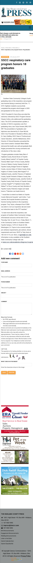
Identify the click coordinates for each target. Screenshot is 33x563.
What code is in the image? (9, 361)
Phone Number (5, 282)
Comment (4, 301)
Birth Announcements (7, 530)
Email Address (5, 271)
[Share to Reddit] (18, 254)
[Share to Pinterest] (15, 254)
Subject (3, 292)
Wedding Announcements (8, 536)
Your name (4, 262)
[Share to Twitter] (13, 254)
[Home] (16, 12)
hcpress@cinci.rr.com (11, 525)
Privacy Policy (26, 556)
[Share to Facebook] (10, 254)
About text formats (6, 317)
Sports (24, 35)
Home (2, 47)
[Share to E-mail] (20, 254)
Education (8, 47)
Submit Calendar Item (7, 541)
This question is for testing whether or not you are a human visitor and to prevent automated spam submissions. (16, 358)
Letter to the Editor (6, 538)
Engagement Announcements (10, 533)
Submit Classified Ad (7, 543)
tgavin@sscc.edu (25, 235)
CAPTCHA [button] (4, 349)
